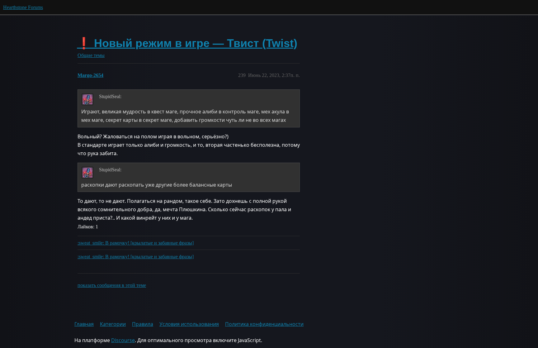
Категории (113, 324)
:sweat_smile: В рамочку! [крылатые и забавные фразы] (136, 243)
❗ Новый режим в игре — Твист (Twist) (187, 43)
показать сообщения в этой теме (112, 285)
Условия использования (189, 324)
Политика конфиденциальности (264, 324)
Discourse (123, 340)
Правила (142, 324)
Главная (84, 324)
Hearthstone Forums (23, 7)
